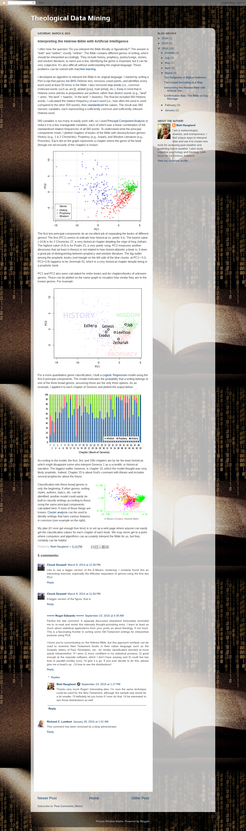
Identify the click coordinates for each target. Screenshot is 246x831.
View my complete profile (173, 160)
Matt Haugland (66, 684)
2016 (165, 38)
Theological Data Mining (70, 18)
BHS (73, 81)
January (170, 110)
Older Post (140, 798)
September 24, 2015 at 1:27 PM (100, 684)
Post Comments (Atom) (68, 806)
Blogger (144, 821)
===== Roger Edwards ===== (65, 615)
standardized (96, 105)
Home (94, 798)
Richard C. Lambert (59, 721)
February (171, 105)
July (167, 57)
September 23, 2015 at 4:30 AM (104, 615)
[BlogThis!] (96, 547)
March (169, 73)
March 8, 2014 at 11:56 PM (84, 564)
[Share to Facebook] (104, 547)
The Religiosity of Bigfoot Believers (185, 77)
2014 (165, 48)
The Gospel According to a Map (183, 82)
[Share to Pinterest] (107, 547)
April (168, 68)
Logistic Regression (114, 375)
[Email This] (93, 547)
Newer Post (47, 798)
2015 (165, 43)
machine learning (85, 69)
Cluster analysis (57, 512)
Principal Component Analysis (126, 120)
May (168, 62)
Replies (55, 677)
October (170, 52)
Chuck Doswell (56, 564)
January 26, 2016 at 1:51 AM (90, 721)
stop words (114, 85)
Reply (50, 582)
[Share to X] (100, 547)
